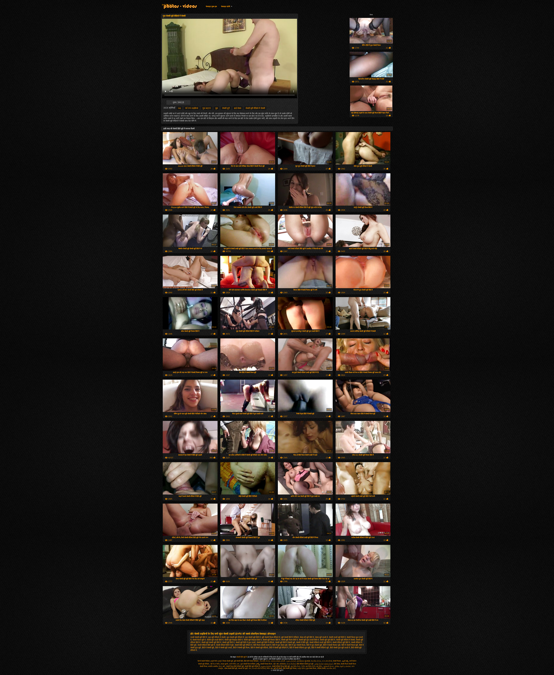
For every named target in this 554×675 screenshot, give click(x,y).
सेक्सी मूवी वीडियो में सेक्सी (255, 108)
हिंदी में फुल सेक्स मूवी (279, 645)
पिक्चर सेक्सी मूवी (227, 661)
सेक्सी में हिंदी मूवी (302, 642)
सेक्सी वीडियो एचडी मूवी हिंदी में (320, 642)
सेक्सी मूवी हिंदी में (228, 642)
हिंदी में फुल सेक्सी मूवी (314, 645)
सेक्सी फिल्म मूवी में (199, 640)
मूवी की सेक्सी (278, 668)
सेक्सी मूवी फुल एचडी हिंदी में (309, 640)
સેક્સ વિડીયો (291, 664)
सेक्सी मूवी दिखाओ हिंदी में (253, 640)
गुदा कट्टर (206, 108)
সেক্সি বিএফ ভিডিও (215, 664)
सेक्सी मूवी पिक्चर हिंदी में (271, 640)
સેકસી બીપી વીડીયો (259, 668)
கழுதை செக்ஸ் (266, 666)
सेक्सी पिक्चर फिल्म (266, 664)
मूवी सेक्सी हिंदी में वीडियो (290, 637)
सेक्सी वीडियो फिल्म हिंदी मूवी (281, 666)
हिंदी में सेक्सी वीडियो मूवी (320, 647)
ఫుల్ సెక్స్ (345, 661)
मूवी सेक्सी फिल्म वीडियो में (271, 637)
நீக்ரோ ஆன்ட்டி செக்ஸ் (343, 666)
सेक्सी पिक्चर (337, 661)
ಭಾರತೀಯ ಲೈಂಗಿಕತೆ (303, 661)
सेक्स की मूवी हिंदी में (307, 637)
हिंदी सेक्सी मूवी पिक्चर (289, 668)
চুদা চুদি (283, 661)
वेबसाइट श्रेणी (225, 6)
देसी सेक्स (337, 664)
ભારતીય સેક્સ (265, 661)
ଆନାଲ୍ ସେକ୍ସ (275, 661)
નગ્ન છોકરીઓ (327, 661)
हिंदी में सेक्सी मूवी (208, 647)
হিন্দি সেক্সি (276, 664)
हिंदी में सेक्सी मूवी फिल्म (241, 647)
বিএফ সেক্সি (222, 666)
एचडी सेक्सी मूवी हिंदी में (198, 637)
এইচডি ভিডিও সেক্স (234, 664)
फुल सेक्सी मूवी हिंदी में (253, 637)
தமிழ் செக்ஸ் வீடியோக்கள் (324, 664)
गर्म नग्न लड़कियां (191, 108)
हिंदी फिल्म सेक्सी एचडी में (262, 645)
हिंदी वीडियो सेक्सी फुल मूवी (305, 664)
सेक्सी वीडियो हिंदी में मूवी (225, 645)
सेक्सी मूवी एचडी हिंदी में (215, 640)
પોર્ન (249, 668)
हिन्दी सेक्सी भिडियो (204, 661)
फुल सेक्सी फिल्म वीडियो (247, 664)
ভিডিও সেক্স (270, 668)
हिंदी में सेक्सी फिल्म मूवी (349, 645)
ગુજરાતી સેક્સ (328, 666)
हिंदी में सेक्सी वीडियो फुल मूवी (299, 647)
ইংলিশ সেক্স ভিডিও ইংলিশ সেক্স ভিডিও (312, 666)
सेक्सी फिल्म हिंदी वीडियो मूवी (235, 666)
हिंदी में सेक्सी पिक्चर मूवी (331, 645)
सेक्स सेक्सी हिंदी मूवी (230, 668)
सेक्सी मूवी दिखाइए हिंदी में (233, 640)
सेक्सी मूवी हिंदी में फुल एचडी (246, 642)
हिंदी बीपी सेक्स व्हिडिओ (251, 661)
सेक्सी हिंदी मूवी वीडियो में (243, 645)
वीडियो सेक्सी (321, 668)
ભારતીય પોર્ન (331, 668)
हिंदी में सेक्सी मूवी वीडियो (259, 647)
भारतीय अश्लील (213, 666)
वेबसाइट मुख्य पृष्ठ (211, 6)
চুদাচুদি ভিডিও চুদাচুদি (216, 661)
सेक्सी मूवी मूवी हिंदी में (327, 640)
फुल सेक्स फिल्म (311, 668)
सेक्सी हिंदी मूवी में (167, 5)
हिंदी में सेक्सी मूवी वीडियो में (278, 647)
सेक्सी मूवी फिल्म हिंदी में (289, 640)
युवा (216, 108)
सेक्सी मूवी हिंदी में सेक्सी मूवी (285, 642)
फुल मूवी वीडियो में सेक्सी (216, 637)
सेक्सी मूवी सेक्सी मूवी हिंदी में (211, 642)
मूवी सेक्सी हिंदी (238, 661)
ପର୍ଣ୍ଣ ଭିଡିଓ (301, 668)
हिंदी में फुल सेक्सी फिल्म (297, 645)
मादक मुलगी (224, 664)
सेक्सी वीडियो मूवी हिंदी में (341, 642)
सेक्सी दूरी (226, 108)
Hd (179, 108)
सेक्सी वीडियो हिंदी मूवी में (206, 645)
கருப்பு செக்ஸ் (291, 661)
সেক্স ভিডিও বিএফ (296, 666)
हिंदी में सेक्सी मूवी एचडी (223, 647)
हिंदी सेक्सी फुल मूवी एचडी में (340, 647)
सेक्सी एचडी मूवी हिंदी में (337, 637)
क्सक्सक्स (283, 664)
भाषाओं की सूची (243, 668)
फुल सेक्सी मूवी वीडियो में (235, 637)
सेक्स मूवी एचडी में (321, 637)
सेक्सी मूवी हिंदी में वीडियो (265, 642)
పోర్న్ (258, 664)
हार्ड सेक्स (237, 108)
